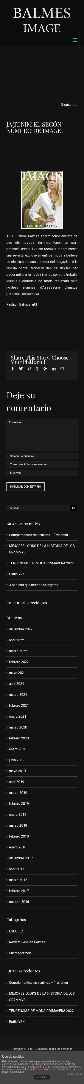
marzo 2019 (18, 793)
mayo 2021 (17, 673)
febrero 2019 (19, 804)
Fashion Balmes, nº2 (21, 304)
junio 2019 (17, 760)
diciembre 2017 (21, 858)
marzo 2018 (18, 825)
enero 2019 (17, 815)
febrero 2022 (19, 662)
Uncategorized (20, 953)
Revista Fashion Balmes (27, 942)
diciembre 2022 (21, 629)
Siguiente (68, 105)
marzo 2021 (18, 695)
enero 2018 (17, 847)
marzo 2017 (18, 880)
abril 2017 (16, 869)
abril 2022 (16, 640)
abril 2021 (16, 684)
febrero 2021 (19, 705)
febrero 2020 (19, 738)
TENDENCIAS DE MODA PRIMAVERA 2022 (41, 563)
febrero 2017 (19, 891)
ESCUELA (16, 931)
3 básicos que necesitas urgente (33, 585)
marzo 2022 (18, 651)
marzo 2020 (18, 727)
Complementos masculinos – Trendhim (38, 535)
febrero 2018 (19, 836)
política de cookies (40, 1069)
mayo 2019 (17, 771)
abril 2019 (16, 782)
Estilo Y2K (17, 574)
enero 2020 (17, 749)
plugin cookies (75, 1074)
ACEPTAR (42, 1077)
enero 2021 (17, 716)
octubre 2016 (19, 902)
